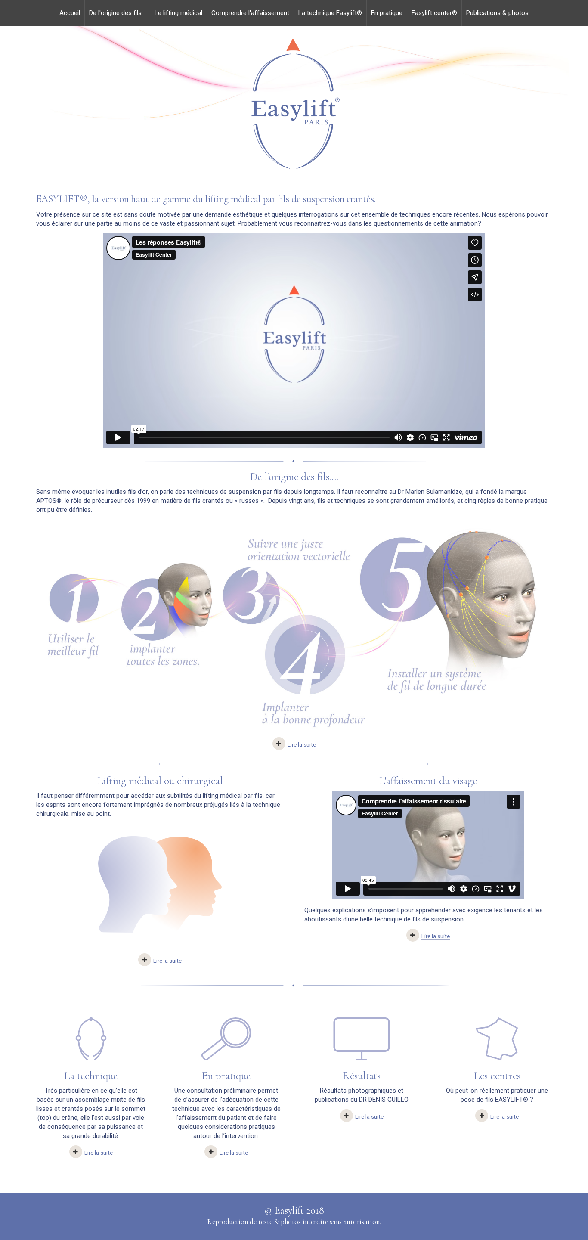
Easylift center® (434, 13)
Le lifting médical (178, 13)
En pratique (386, 13)
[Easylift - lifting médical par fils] (294, 105)
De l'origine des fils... (117, 13)
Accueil (69, 13)
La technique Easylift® (330, 13)
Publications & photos (497, 13)
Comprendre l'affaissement (250, 13)
